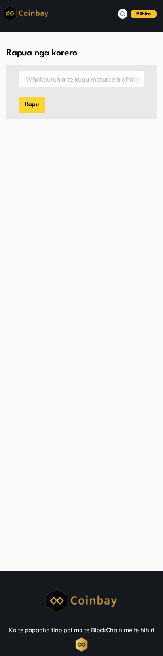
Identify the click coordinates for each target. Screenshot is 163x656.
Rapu (32, 105)
